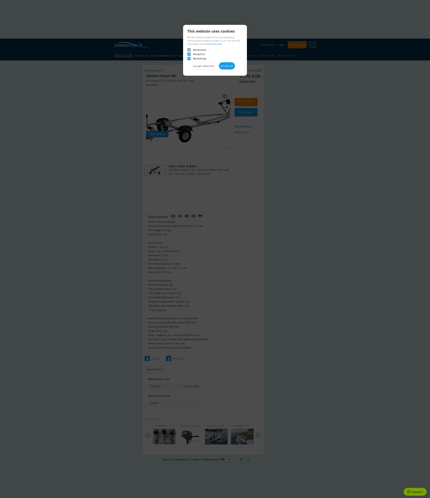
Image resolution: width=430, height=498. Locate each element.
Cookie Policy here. (213, 43)
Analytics (199, 54)
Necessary (199, 49)
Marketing (199, 58)
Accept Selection (203, 66)
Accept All (227, 65)
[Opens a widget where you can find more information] (415, 492)
